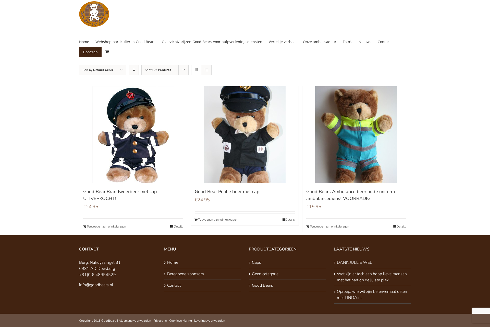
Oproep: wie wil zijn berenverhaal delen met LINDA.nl (372, 294)
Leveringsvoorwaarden (209, 321)
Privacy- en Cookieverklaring (172, 321)
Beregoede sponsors (185, 274)
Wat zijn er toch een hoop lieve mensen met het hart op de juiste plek (372, 277)
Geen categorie (265, 274)
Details (178, 226)
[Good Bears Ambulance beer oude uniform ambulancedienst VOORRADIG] (356, 134)
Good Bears (262, 285)
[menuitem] (87, 42)
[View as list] (206, 70)
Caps (256, 262)
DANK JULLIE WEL (354, 262)
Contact (174, 285)
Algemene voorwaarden (135, 321)
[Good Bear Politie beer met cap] (245, 134)
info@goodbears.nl (96, 285)
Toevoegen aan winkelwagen (106, 226)
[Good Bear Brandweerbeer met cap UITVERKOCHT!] (133, 134)
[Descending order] (134, 70)
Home (172, 262)
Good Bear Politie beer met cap (227, 191)
